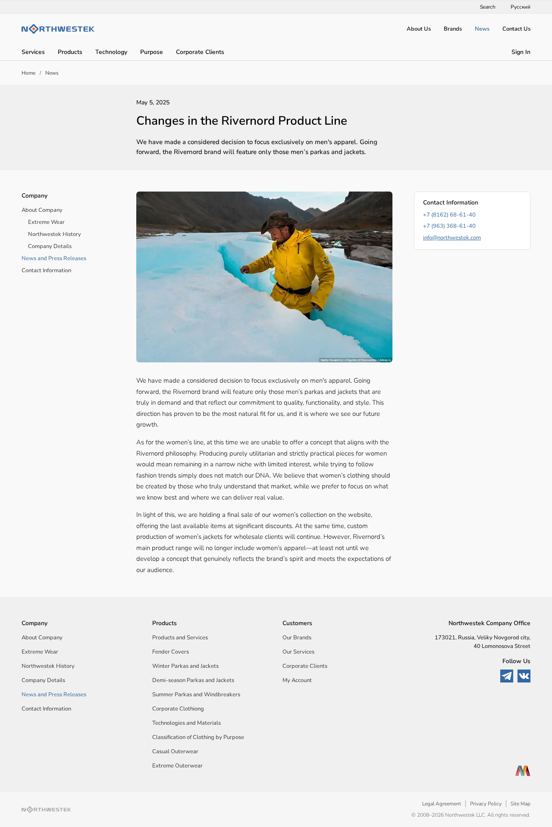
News (482, 29)
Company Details (50, 246)
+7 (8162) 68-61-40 (449, 215)
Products (70, 52)
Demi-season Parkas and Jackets (193, 680)
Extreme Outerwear (177, 766)
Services (33, 52)
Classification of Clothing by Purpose (198, 737)
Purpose (151, 52)
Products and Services (180, 637)
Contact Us (516, 29)
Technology (111, 52)
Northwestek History (54, 234)
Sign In (520, 52)
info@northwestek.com (452, 238)
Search (488, 6)
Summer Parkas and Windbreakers (196, 694)
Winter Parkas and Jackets (185, 666)
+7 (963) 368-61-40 (449, 226)
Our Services (298, 652)
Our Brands (296, 637)
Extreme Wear (46, 222)
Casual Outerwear (175, 751)
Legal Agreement (441, 803)
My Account (297, 680)
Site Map (520, 803)
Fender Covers (170, 652)
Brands (453, 29)
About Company (42, 210)
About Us (419, 29)
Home (28, 72)
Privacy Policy (486, 803)
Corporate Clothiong (178, 709)
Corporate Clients (200, 52)
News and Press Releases (54, 258)
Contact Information (46, 270)
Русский (520, 6)
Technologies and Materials (186, 723)
